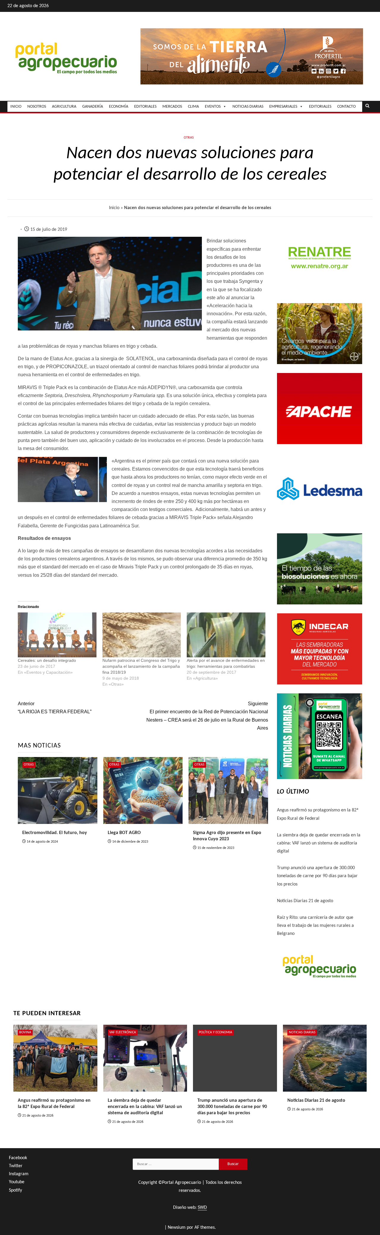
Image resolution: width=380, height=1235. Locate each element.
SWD (202, 1207)
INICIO (15, 106)
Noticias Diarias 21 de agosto (305, 901)
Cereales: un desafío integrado (47, 660)
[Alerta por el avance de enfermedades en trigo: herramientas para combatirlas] (226, 634)
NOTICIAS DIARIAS (247, 106)
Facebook (18, 1158)
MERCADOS (172, 106)
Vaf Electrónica (122, 1032)
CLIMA (193, 106)
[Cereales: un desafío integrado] (57, 634)
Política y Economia (215, 1032)
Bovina (25, 1032)
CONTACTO (346, 106)
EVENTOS (213, 106)
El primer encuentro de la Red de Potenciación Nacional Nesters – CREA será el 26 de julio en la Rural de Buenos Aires (207, 716)
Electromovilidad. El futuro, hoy (54, 832)
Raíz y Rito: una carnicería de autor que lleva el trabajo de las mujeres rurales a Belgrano (315, 925)
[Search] (367, 106)
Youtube (16, 1182)
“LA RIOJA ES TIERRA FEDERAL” (54, 707)
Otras (189, 138)
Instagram (18, 1174)
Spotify (15, 1190)
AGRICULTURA (64, 106)
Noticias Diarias (302, 1032)
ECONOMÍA (118, 106)
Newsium (177, 1227)
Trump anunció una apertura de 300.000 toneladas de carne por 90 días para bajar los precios (317, 876)
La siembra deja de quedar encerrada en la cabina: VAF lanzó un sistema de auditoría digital (318, 843)
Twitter (16, 1166)
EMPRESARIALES (283, 106)
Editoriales (320, 106)
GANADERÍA (92, 106)
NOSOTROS (36, 106)
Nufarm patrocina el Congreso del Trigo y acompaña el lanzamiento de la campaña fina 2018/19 (141, 666)
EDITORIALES (145, 106)
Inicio (114, 208)
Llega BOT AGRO (124, 832)
